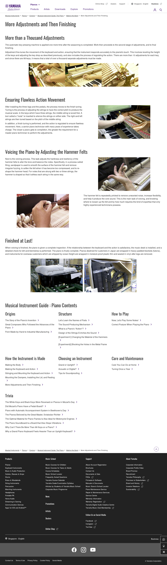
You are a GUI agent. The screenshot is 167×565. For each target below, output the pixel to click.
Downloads (60, 9)
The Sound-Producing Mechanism (74, 324)
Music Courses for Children (56, 464)
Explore (74, 9)
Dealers (113, 4)
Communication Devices (14, 504)
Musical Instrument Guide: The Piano (51, 16)
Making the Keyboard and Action (20, 368)
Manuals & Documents (94, 483)
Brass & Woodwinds (12, 480)
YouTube (89, 527)
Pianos (33, 4)
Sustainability (131, 489)
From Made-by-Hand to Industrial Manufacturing (27, 331)
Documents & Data (93, 474)
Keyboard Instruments (13, 468)
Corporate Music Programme (56, 489)
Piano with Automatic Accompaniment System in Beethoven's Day (35, 410)
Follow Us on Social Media (96, 514)
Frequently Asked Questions (56, 477)
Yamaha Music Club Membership (98, 507)
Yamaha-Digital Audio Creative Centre (100, 504)
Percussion (9, 486)
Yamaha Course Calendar (55, 480)
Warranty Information (93, 498)
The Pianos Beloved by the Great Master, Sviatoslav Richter (32, 414)
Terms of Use (20, 560)
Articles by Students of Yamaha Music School (63, 486)
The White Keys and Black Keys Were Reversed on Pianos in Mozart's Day (40, 402)
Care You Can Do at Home (124, 364)
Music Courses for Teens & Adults (58, 468)
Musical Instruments (12, 16)
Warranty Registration (94, 501)
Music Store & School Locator (97, 486)
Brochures (89, 468)
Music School (51, 458)
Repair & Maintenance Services (98, 492)
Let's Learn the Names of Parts (72, 320)
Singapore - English (141, 4)
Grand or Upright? (66, 364)
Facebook (89, 521)
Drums (7, 477)
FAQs (88, 477)
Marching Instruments (13, 489)
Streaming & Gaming (13, 501)
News (47, 496)
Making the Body (72, 16)
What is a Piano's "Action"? (71, 328)
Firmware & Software (94, 480)
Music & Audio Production (15, 471)
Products (34, 9)
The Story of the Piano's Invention (20, 320)
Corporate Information (134, 464)
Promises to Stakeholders (136, 480)
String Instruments (12, 483)
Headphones (10, 492)
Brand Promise (131, 471)
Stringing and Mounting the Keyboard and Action (27, 373)
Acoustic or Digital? (67, 368)
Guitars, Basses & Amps (14, 474)
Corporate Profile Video (135, 468)
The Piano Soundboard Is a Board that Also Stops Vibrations (33, 422)
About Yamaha (131, 458)
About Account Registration (96, 464)
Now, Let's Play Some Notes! (125, 320)
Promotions (88, 9)
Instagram (89, 524)
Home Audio (9, 498)
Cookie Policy (45, 560)
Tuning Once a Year (121, 368)
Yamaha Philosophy (133, 477)
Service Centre (91, 495)
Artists (47, 9)
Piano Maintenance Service (96, 489)
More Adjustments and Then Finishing (22, 384)
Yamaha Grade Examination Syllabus (60, 483)
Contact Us (90, 471)
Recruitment (130, 474)
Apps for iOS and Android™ (15, 507)
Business (155, 4)
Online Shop (99, 4)
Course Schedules (52, 471)
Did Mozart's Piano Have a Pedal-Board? (24, 406)
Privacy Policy (32, 560)
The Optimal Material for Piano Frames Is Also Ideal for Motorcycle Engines (39, 418)
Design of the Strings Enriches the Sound (77, 332)
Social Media (57, 560)
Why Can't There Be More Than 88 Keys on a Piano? (29, 427)
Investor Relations (133, 486)
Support (122, 4)
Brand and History (133, 483)
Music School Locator (54, 474)
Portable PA (9, 495)
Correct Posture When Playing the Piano (130, 324)
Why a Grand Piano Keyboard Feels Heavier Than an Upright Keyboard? (39, 431)
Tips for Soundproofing (69, 373)
